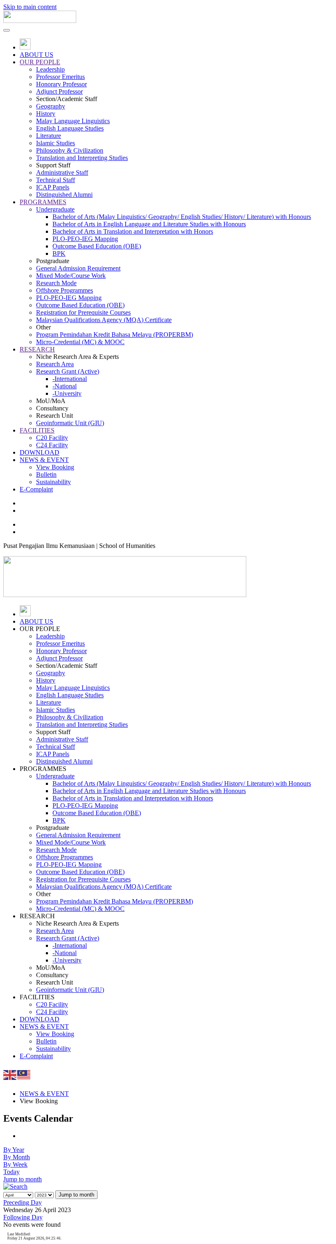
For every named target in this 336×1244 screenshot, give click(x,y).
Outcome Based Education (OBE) (96, 246)
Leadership (50, 69)
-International (69, 378)
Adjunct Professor (59, 91)
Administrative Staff (62, 172)
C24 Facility (52, 445)
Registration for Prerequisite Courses (83, 312)
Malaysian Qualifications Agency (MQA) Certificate (104, 319)
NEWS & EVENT (44, 459)
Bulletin (46, 474)
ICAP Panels (52, 187)
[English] (10, 1074)
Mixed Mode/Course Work (71, 275)
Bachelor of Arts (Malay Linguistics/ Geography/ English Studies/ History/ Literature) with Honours (181, 216)
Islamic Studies (55, 143)
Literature (48, 135)
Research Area (55, 364)
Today (11, 1171)
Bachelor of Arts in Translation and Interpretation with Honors (132, 231)
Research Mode (56, 282)
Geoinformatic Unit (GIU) (70, 422)
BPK (59, 253)
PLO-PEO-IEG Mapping (85, 238)
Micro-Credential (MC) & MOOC (80, 341)
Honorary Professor (61, 84)
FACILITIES (37, 430)
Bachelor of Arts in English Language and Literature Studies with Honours (149, 224)
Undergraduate (55, 209)
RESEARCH (37, 349)
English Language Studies (70, 128)
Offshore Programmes (64, 290)
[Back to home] (39, 20)
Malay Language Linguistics (73, 120)
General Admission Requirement (78, 268)
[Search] (15, 1186)
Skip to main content (30, 6)
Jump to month (22, 1179)
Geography (50, 106)
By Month (16, 1157)
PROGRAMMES (43, 201)
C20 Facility (52, 437)
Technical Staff (55, 179)
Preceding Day (22, 1202)
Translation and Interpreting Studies (82, 157)
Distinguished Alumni (64, 194)
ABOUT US (36, 54)
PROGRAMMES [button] (43, 768)
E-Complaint (36, 489)
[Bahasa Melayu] (24, 1074)
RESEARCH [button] (37, 916)
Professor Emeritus (60, 76)
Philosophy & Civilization (69, 150)
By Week (15, 1164)
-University (67, 393)
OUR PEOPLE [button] (40, 628)
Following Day (23, 1217)
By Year (13, 1149)
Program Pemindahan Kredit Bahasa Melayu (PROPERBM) (114, 334)
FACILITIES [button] (37, 997)
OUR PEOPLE (40, 62)
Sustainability (53, 481)
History (45, 113)
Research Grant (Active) (67, 371)
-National (64, 386)
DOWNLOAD (39, 452)
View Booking (55, 467)
